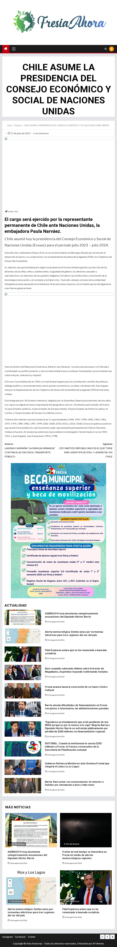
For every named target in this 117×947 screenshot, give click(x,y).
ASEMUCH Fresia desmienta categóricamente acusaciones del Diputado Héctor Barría (71, 615)
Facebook (20, 936)
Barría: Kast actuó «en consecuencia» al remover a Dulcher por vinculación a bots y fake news (74, 783)
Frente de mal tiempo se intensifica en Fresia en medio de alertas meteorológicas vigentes (84, 855)
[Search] (106, 49)
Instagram (7, 936)
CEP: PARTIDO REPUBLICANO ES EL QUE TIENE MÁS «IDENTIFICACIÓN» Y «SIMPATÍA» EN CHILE (85, 450)
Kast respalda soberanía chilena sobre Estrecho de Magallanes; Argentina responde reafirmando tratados (76, 670)
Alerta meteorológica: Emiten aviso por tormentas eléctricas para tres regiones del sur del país (74, 633)
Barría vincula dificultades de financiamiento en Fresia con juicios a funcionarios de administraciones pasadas (77, 707)
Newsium (83, 943)
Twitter (31, 936)
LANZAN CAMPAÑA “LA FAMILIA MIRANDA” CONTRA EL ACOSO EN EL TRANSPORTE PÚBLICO (30, 450)
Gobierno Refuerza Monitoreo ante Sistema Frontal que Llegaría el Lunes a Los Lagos (77, 765)
